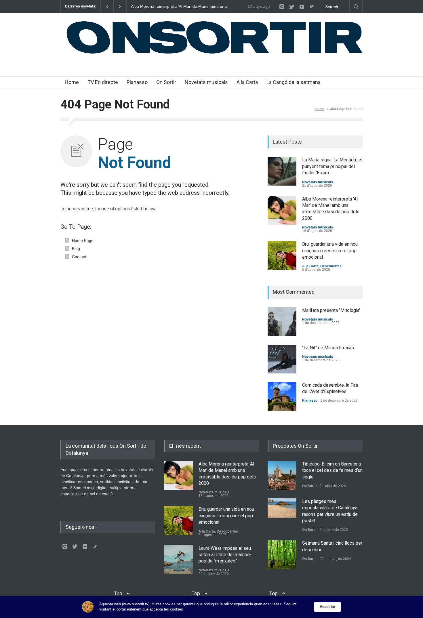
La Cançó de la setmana (293, 82)
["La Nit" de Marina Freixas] (282, 359)
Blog (76, 248)
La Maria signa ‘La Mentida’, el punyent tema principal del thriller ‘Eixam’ (332, 166)
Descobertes (331, 266)
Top (118, 593)
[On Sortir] (211, 54)
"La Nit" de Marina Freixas (328, 347)
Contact (79, 256)
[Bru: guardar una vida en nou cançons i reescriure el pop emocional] (282, 255)
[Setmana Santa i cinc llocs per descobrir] (282, 554)
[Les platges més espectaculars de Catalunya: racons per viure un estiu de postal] (282, 508)
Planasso (137, 82)
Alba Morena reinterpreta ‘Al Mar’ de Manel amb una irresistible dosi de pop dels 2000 (179, 6)
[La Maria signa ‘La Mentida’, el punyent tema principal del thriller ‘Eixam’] (282, 171)
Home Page (83, 240)
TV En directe (102, 82)
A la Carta (247, 82)
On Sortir (166, 82)
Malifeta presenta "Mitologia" (331, 310)
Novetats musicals (206, 82)
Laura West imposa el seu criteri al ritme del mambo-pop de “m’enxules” (225, 554)
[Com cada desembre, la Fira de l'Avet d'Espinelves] (282, 396)
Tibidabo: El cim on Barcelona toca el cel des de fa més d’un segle (332, 470)
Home (72, 82)
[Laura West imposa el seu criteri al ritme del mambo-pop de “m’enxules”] (178, 559)
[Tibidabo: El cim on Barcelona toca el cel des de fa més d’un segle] (282, 475)
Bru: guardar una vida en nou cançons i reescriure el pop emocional (330, 250)
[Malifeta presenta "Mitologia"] (282, 321)
